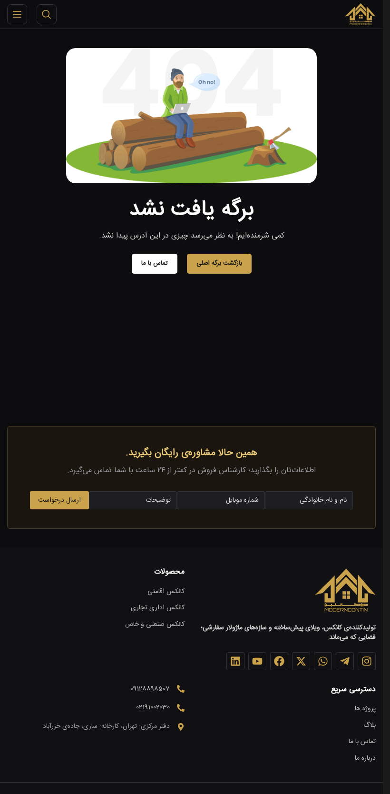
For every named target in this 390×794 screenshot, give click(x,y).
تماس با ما (362, 742)
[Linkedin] (235, 661)
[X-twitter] (301, 661)
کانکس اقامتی (166, 592)
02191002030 (153, 707)
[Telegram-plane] (345, 661)
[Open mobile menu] (17, 14)
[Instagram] (367, 661)
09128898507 (150, 689)
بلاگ (369, 726)
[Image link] (345, 590)
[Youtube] (257, 661)
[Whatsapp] (323, 661)
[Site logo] (360, 14)
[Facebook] (279, 661)
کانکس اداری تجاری (158, 608)
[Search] (46, 14)
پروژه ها (365, 709)
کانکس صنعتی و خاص (155, 625)
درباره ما (365, 759)
